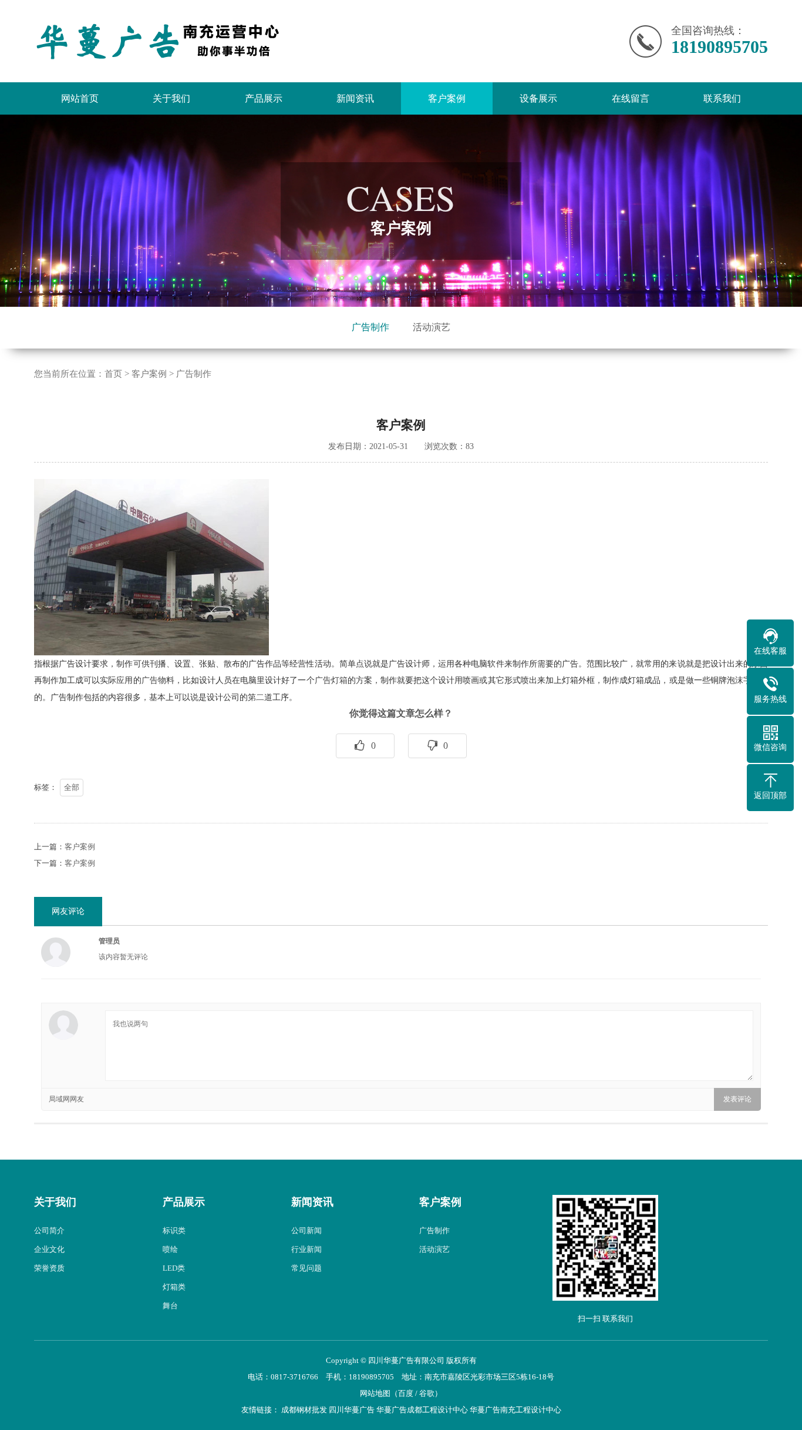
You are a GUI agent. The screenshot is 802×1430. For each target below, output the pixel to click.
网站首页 (80, 98)
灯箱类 (174, 1286)
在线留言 (630, 98)
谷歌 (426, 1393)
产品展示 (263, 98)
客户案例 (447, 98)
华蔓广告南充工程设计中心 (515, 1409)
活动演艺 (431, 327)
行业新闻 (306, 1249)
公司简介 (49, 1230)
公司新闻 (306, 1230)
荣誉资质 (49, 1268)
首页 (113, 374)
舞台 (170, 1305)
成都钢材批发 (304, 1409)
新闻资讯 (355, 98)
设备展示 (538, 98)
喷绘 (170, 1249)
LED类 (174, 1268)
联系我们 (722, 98)
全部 (71, 787)
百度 (405, 1393)
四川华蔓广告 (352, 1409)
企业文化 (49, 1249)
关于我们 (171, 98)
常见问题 (306, 1268)
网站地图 (375, 1393)
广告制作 (370, 327)
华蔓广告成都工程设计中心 (422, 1409)
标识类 (174, 1230)
